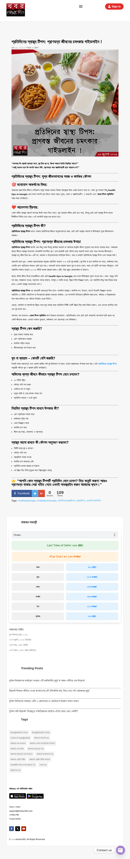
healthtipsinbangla (46, 500)
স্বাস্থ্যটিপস (80, 500)
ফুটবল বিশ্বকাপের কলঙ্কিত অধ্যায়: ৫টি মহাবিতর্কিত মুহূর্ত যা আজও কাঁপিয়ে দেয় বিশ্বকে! (47, 680)
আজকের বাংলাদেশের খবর (45, 753)
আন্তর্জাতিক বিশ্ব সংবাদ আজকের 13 (22, 764)
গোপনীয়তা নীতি (14, 815)
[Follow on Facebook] (11, 828)
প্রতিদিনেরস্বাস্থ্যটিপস (66, 500)
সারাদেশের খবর (15, 770)
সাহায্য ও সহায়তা (14, 807)
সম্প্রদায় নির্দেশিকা (15, 819)
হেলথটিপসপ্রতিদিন (93, 500)
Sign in (116, 6)
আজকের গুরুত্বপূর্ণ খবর (36, 748)
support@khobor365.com (20, 811)
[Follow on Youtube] (23, 828)
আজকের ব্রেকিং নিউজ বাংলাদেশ (39, 759)
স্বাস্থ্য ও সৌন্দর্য (32, 47)
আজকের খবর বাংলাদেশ (18, 743)
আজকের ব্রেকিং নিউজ (17, 759)
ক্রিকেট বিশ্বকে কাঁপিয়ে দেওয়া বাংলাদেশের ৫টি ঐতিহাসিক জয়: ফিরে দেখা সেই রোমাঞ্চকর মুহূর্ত (49, 690)
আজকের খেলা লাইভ (17, 748)
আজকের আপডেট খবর (41, 737)
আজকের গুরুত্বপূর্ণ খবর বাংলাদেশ (21, 753)
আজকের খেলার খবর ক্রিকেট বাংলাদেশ (42, 743)
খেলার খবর (43, 764)
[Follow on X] (17, 828)
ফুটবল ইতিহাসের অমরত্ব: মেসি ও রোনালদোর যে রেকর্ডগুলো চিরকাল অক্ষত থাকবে (44, 701)
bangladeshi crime (41, 732)
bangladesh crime (19, 732)
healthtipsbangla (27, 500)
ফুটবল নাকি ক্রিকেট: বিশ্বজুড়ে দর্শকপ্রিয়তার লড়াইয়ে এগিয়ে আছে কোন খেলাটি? (43, 711)
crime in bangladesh (20, 737)
